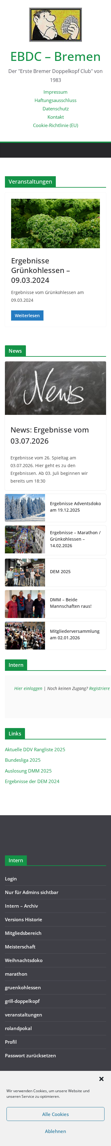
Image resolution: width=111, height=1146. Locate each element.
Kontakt (55, 117)
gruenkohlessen (23, 987)
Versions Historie (23, 919)
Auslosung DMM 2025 (28, 771)
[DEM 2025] (25, 572)
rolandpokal (18, 1028)
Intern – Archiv (21, 906)
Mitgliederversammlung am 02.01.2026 (75, 634)
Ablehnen (55, 1131)
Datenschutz (56, 108)
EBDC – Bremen (55, 56)
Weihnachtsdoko (24, 960)
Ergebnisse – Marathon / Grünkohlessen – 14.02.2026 (75, 539)
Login (11, 878)
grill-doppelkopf (22, 1001)
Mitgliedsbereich (23, 933)
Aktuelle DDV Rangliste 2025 (35, 749)
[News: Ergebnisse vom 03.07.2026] (55, 388)
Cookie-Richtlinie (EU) (55, 125)
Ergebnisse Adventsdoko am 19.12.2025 (75, 507)
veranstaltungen (23, 1015)
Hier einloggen (28, 688)
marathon (16, 974)
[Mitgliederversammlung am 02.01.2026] (25, 636)
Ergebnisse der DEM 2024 (32, 781)
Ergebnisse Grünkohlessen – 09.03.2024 (40, 270)
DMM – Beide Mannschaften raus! (71, 603)
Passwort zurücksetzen (30, 1055)
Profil (11, 1042)
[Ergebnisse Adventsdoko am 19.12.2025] (25, 508)
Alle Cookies (55, 1114)
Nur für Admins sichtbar (31, 892)
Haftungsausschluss (55, 100)
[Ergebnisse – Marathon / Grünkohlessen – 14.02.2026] (25, 540)
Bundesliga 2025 (23, 760)
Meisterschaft (20, 947)
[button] (101, 1079)
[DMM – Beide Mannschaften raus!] (25, 604)
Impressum (55, 92)
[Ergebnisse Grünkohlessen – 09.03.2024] (55, 223)
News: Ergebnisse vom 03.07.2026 (49, 435)
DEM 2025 (60, 571)
